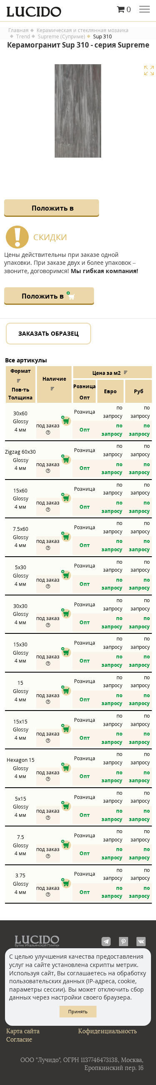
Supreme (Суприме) (61, 37)
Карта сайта (23, 1031)
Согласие (19, 1039)
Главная (18, 30)
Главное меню (144, 10)
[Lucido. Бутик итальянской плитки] (78, 9)
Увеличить (149, 70)
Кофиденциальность (107, 1031)
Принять (78, 1011)
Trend (23, 37)
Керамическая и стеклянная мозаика (83, 30)
